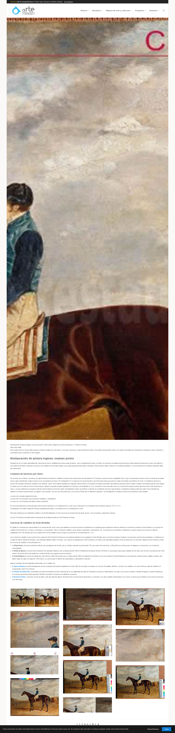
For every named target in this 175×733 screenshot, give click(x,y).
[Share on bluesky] (93, 724)
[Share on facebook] (77, 724)
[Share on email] (98, 724)
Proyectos (139, 11)
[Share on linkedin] (87, 724)
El (18, 566)
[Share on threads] (82, 724)
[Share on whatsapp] (90, 724)
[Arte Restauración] (23, 10)
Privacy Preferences (153, 729)
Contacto (153, 11)
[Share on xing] (95, 724)
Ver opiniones (68, 2)
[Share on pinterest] (85, 724)
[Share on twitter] (79, 724)
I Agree (167, 729)
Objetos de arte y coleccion (118, 11)
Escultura (96, 11)
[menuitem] (85, 10)
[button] (164, 10)
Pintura (84, 11)
